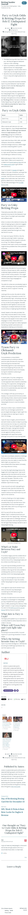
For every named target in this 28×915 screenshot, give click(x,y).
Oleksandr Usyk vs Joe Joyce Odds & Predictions (6, 724)
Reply (26, 857)
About (3, 908)
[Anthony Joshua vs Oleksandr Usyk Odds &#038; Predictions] (17, 719)
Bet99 (3, 178)
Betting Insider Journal (8, 3)
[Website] (15, 690)
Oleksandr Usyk (21, 31)
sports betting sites (15, 162)
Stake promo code (9, 164)
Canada (14, 170)
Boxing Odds (7, 31)
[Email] (17, 690)
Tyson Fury (14, 33)
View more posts (15, 786)
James (8, 28)
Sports (16, 30)
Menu (25, 2)
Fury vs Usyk (14, 31)
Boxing (12, 30)
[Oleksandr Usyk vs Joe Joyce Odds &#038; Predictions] (7, 719)
